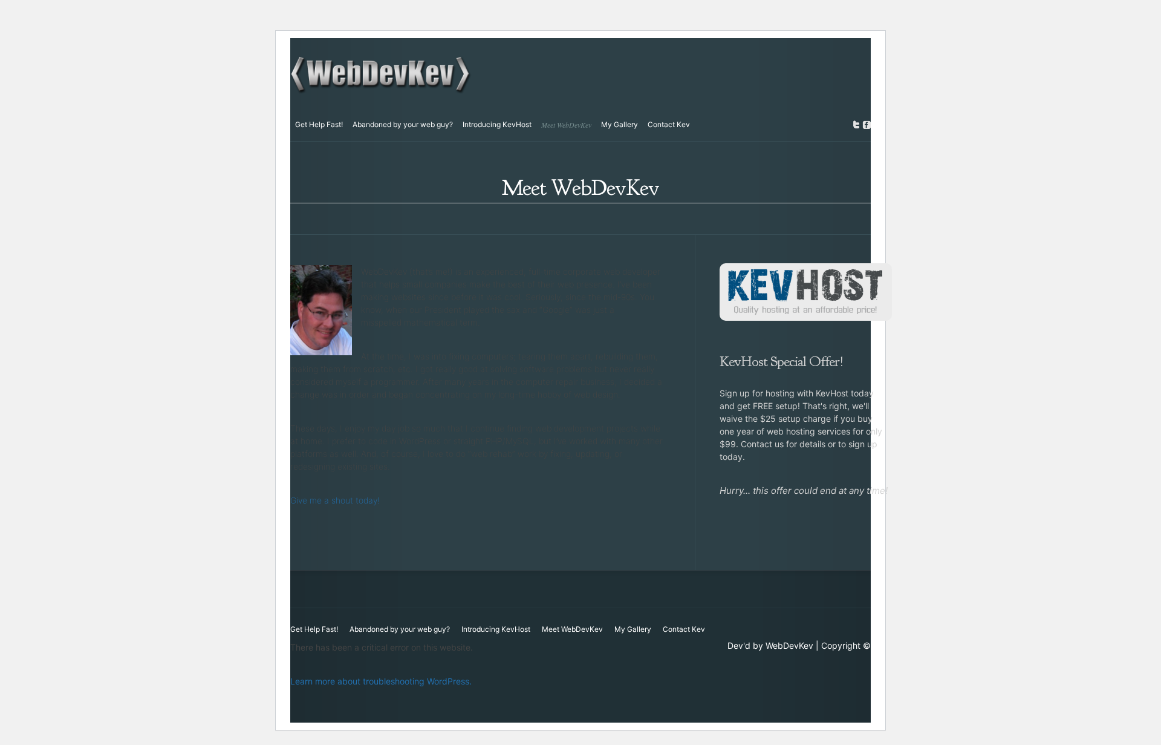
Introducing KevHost (497, 124)
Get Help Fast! (319, 124)
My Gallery (619, 124)
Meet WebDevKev (566, 125)
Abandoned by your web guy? (403, 124)
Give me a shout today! (335, 500)
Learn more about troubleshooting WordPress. (381, 681)
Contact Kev (669, 124)
